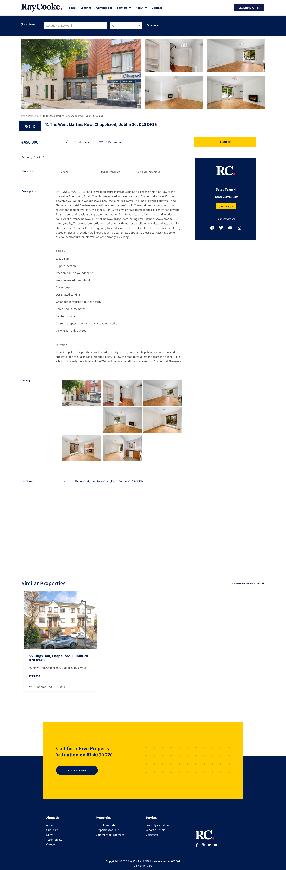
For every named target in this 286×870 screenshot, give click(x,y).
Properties (34, 115)
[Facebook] (212, 228)
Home (22, 115)
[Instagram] (239, 228)
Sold (30, 126)
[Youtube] (230, 228)
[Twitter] (221, 228)
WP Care (147, 865)
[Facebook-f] (196, 845)
